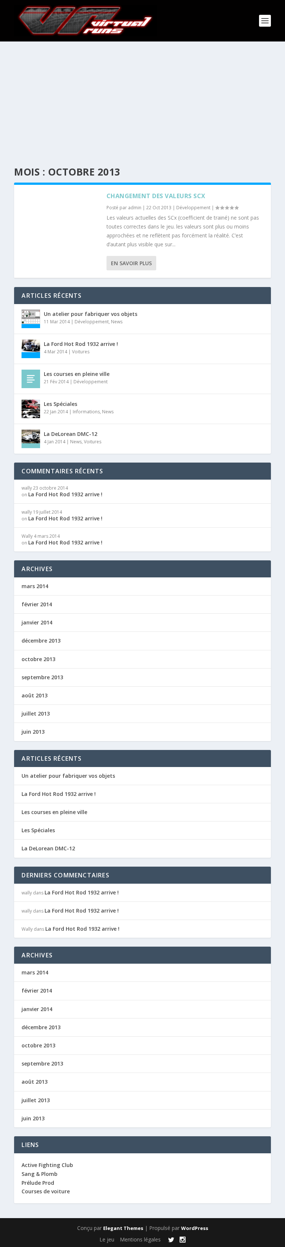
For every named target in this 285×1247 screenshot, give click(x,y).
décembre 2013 (41, 640)
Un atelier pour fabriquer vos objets (90, 313)
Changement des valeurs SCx (156, 196)
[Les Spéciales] (31, 409)
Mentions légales (140, 1239)
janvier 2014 (37, 622)
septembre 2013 (42, 677)
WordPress (194, 1228)
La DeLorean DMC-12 (70, 433)
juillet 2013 (36, 713)
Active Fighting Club (47, 1164)
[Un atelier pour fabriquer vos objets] (31, 319)
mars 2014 (35, 586)
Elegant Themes (123, 1228)
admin (134, 207)
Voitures (80, 352)
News (116, 322)
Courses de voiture (46, 1191)
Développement (193, 207)
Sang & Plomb (40, 1173)
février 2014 (37, 604)
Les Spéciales (60, 403)
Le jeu (106, 1239)
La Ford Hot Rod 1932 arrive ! (81, 343)
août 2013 (35, 695)
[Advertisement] (142, 97)
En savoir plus (131, 263)
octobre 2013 (38, 659)
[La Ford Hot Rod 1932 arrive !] (31, 349)
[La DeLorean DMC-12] (31, 439)
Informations (86, 412)
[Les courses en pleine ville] (31, 379)
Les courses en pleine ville (76, 373)
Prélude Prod (38, 1182)
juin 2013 (33, 731)
